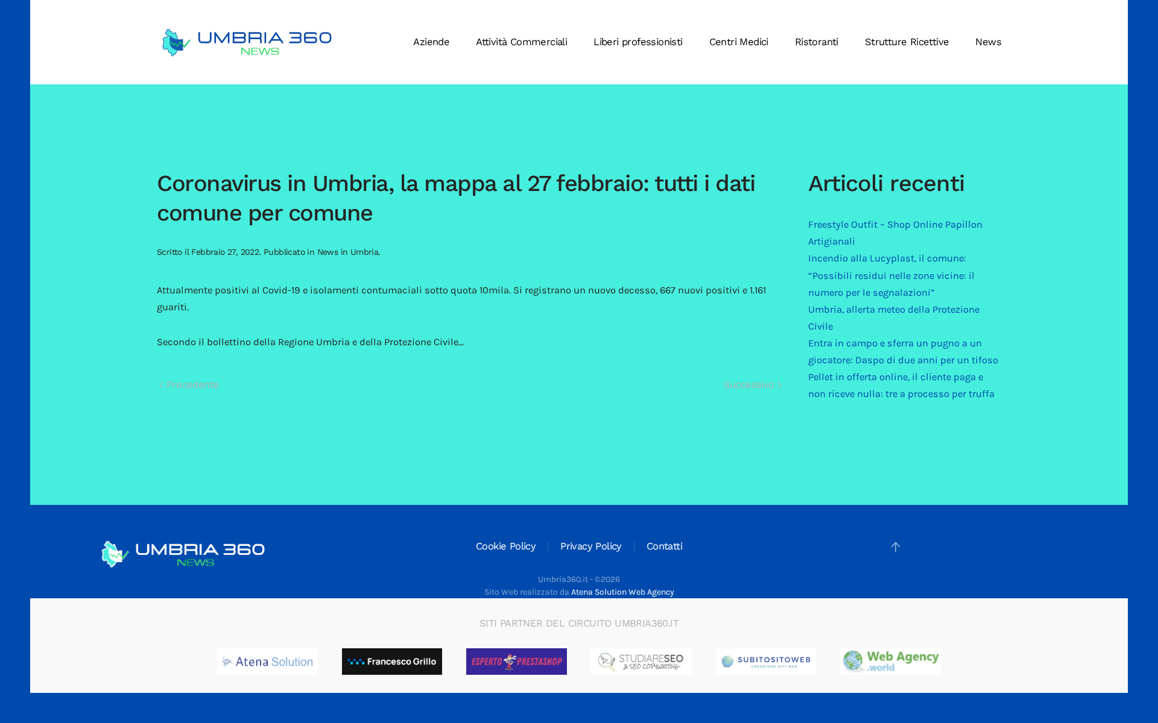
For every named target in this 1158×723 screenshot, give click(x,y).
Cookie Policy (506, 546)
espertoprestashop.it (551, 661)
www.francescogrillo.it (429, 661)
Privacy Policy (591, 546)
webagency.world (918, 661)
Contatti (664, 546)
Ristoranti (816, 42)
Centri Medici (738, 42)
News (988, 42)
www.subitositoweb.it (803, 661)
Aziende (431, 42)
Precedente (191, 384)
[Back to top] (895, 547)
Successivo (750, 384)
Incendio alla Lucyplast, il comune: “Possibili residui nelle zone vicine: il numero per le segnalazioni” (891, 275)
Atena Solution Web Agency (622, 592)
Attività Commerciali (521, 42)
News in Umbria (348, 252)
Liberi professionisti (637, 42)
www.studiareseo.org (676, 661)
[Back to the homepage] (247, 42)
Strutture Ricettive (907, 42)
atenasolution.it (292, 661)
